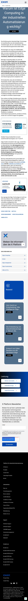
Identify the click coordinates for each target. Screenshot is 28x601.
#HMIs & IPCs (4, 217)
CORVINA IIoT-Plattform (15, 163)
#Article (13, 211)
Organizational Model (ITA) (9, 508)
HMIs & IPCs (5, 270)
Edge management (6, 262)
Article (3, 259)
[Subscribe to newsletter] (23, 244)
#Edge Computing (5, 211)
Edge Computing (6, 255)
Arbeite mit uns (6, 513)
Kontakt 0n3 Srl (6, 564)
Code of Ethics (6, 505)
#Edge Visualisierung (17, 214)
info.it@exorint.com (17, 595)
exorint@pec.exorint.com (10, 596)
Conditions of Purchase (8, 502)
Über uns (5, 488)
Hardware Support (7, 523)
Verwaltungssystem (7, 491)
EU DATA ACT (6, 535)
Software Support (7, 526)
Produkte (5, 469)
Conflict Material (6, 496)
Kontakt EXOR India (7, 556)
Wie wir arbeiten (6, 493)
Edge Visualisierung (7, 266)
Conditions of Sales (7, 499)
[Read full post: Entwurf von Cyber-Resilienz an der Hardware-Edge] (20, 360)
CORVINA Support (7, 529)
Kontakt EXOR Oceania (8, 562)
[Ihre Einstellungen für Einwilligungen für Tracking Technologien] (25, 598)
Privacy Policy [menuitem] (6, 578)
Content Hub (6, 472)
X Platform (5, 467)
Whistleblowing (6, 511)
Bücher (4, 478)
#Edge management (6, 214)
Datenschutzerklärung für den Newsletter (16, 431)
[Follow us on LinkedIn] (11, 583)
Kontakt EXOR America (8, 553)
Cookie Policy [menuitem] (6, 580)
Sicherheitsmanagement (8, 532)
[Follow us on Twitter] (14, 583)
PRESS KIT (5, 537)
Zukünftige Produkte (7, 475)
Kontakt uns (5, 547)
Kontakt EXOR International (9, 550)
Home (3, 5)
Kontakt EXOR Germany (8, 559)
